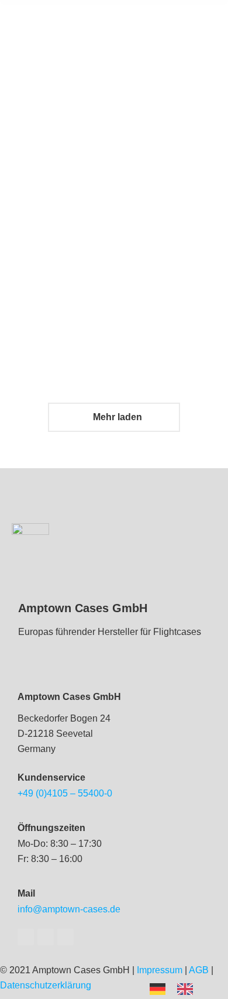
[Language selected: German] (177, 988)
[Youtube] (45, 937)
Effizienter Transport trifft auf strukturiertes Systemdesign (74, 313)
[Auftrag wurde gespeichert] (75, 56)
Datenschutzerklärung (45, 985)
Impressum (159, 970)
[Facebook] (26, 937)
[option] (188, 989)
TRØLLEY (188, 101)
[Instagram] (65, 937)
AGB (199, 970)
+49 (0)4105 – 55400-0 (65, 793)
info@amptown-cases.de (69, 909)
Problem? (188, 268)
